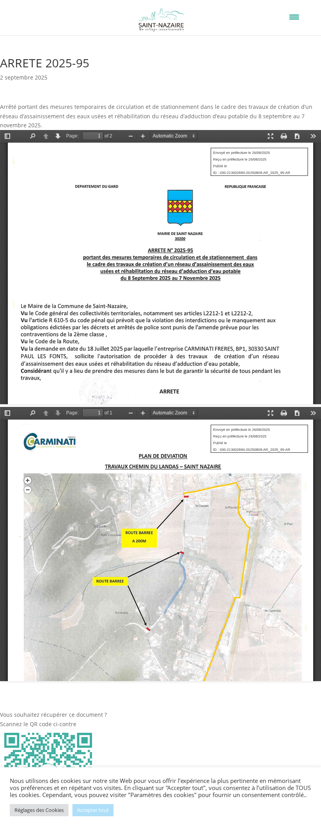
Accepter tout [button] (93, 810)
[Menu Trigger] (294, 16)
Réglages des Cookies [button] (39, 810)
